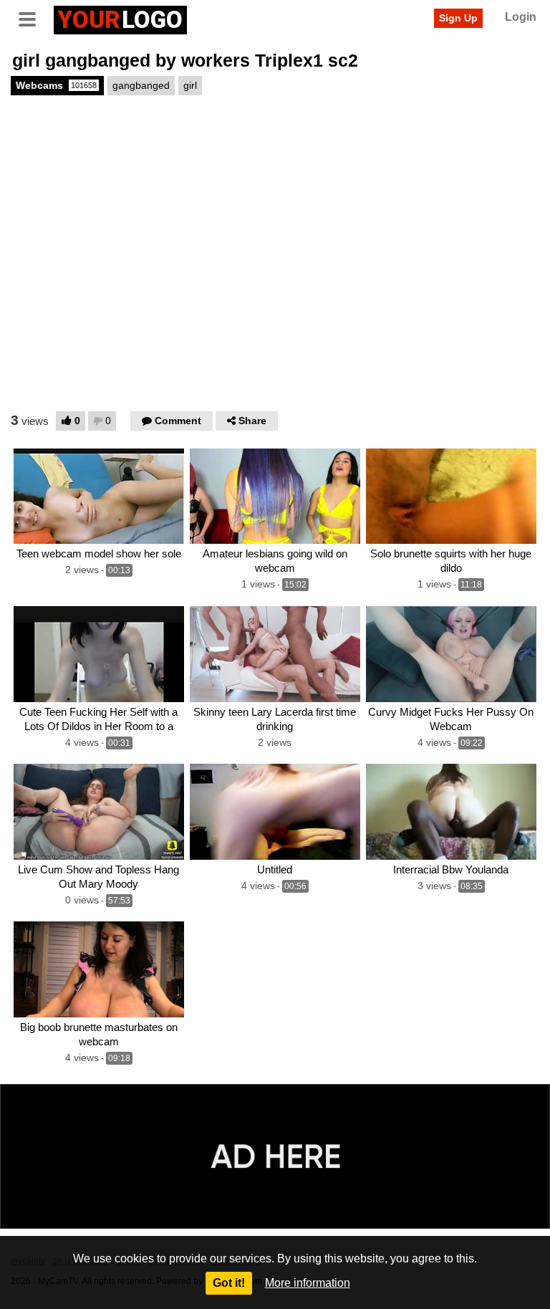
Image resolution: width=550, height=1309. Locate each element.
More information (307, 1283)
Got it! (229, 1283)
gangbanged (141, 85)
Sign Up (458, 18)
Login (520, 17)
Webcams (56, 85)
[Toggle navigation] (32, 18)
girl (190, 85)
